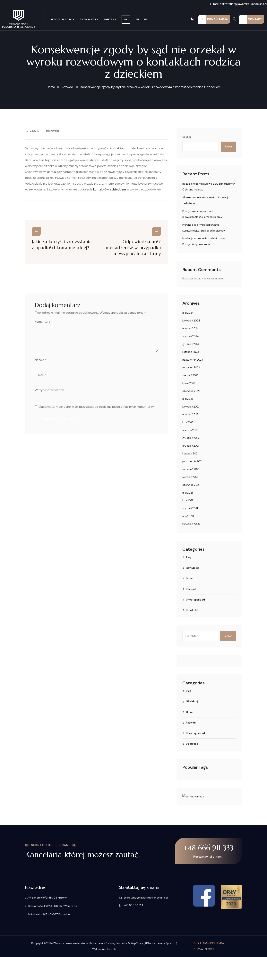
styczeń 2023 (190, 430)
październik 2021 (192, 461)
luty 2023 (188, 422)
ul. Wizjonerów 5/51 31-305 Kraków (46, 897)
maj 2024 (188, 312)
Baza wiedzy (89, 19)
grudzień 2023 (191, 344)
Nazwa (41, 360)
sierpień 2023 (190, 375)
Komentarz (44, 322)
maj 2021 (187, 492)
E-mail (40, 375)
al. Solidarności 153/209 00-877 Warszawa (51, 906)
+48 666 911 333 (194, 19)
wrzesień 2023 (191, 367)
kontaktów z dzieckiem (109, 189)
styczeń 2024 (190, 336)
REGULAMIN (201, 943)
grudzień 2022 (191, 438)
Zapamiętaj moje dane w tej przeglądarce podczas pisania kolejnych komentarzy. (96, 407)
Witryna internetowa (50, 390)
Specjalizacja (61, 19)
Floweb (111, 949)
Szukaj (186, 137)
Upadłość (192, 610)
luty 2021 (187, 500)
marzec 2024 (190, 328)
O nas (189, 578)
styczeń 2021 (190, 508)
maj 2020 (188, 516)
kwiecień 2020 (191, 524)
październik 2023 (192, 359)
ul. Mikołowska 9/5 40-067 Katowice (47, 914)
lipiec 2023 (188, 383)
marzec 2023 (190, 414)
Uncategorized (195, 599)
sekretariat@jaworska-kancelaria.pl (145, 897)
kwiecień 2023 (191, 406)
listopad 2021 (190, 453)
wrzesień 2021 (190, 469)
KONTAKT (109, 19)
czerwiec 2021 (191, 485)
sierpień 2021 (190, 477)
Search (228, 636)
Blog (188, 557)
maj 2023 (187, 398)
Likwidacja (192, 568)
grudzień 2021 (190, 445)
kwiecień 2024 (191, 320)
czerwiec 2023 (191, 391)
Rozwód (52, 131)
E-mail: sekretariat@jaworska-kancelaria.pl (238, 4)
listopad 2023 (190, 352)
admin (34, 131)
